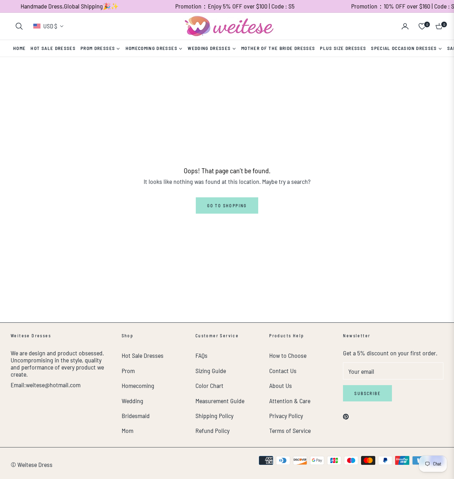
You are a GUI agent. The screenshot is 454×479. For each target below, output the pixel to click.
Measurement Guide (219, 401)
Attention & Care (289, 401)
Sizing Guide (210, 370)
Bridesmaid (136, 415)
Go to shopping (227, 205)
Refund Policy (212, 430)
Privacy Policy (286, 415)
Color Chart (209, 385)
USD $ (50, 25)
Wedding (132, 401)
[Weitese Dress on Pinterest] (346, 415)
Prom (128, 370)
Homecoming (138, 385)
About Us (280, 385)
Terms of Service (290, 430)
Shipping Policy (214, 415)
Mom (127, 430)
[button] (19, 26)
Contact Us (283, 370)
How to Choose (287, 355)
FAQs (201, 355)
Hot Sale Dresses (143, 355)
